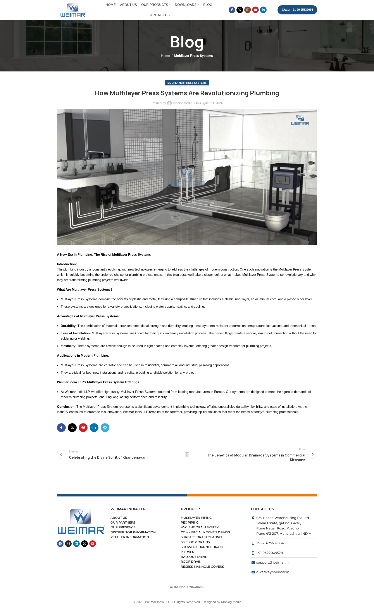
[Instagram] (68, 543)
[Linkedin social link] (263, 10)
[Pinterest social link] (83, 427)
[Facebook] (60, 543)
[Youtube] (92, 543)
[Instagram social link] (247, 10)
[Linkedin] (76, 543)
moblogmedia (182, 103)
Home (165, 55)
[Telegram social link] (105, 427)
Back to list (187, 454)
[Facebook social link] (232, 10)
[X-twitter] (84, 543)
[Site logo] (73, 9)
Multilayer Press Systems (193, 55)
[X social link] (239, 10)
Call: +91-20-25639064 (297, 9)
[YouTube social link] (255, 10)
